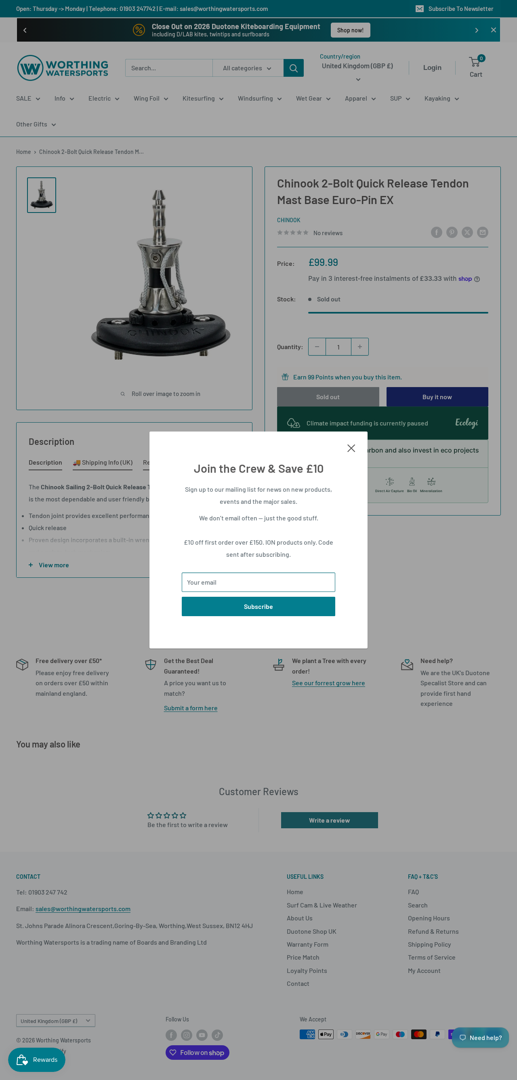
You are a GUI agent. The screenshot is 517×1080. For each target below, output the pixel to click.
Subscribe (258, 606)
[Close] (351, 447)
